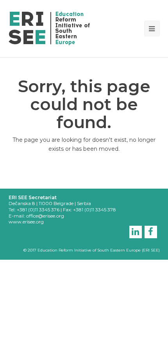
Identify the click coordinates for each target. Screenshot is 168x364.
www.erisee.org (26, 222)
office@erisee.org (45, 216)
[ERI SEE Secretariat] (49, 28)
